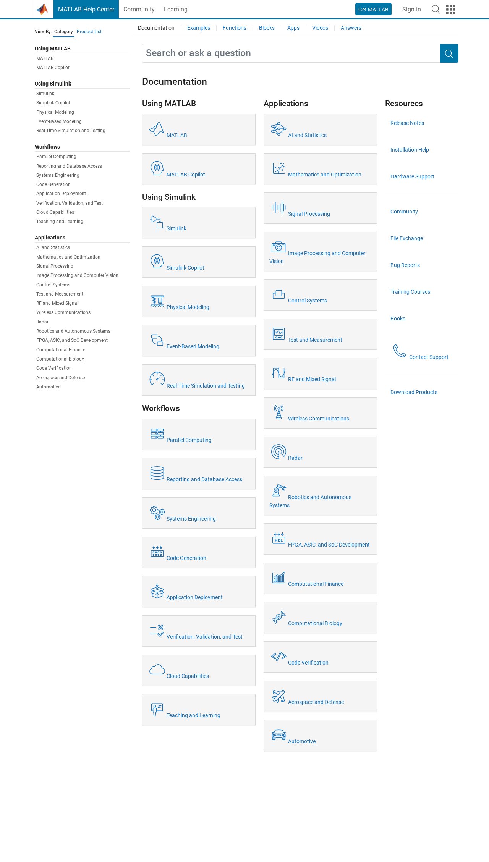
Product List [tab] (89, 31)
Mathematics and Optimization (68, 257)
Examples (198, 28)
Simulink (45, 94)
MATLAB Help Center (86, 9)
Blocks (267, 28)
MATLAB (44, 58)
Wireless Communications (63, 312)
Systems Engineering (57, 175)
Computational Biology (60, 359)
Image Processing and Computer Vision (77, 275)
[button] (436, 9)
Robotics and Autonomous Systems (73, 331)
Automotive (48, 387)
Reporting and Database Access (69, 166)
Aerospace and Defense (60, 377)
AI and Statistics (53, 248)
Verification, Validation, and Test (69, 203)
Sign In (411, 9)
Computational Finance (60, 350)
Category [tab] (63, 31)
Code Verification (54, 368)
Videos (320, 28)
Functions (234, 28)
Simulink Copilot (53, 103)
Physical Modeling (55, 112)
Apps (293, 28)
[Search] (449, 53)
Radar (42, 322)
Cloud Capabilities (55, 212)
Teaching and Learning (59, 222)
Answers (351, 28)
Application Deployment (61, 194)
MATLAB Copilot (53, 68)
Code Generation (53, 185)
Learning (176, 9)
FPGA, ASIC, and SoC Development (72, 340)
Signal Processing (54, 266)
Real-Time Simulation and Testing (70, 131)
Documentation (156, 28)
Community (139, 9)
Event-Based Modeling (59, 122)
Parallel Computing (56, 157)
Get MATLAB (373, 9)
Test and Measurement (59, 294)
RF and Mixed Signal (57, 303)
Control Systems (53, 285)
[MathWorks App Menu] (450, 9)
